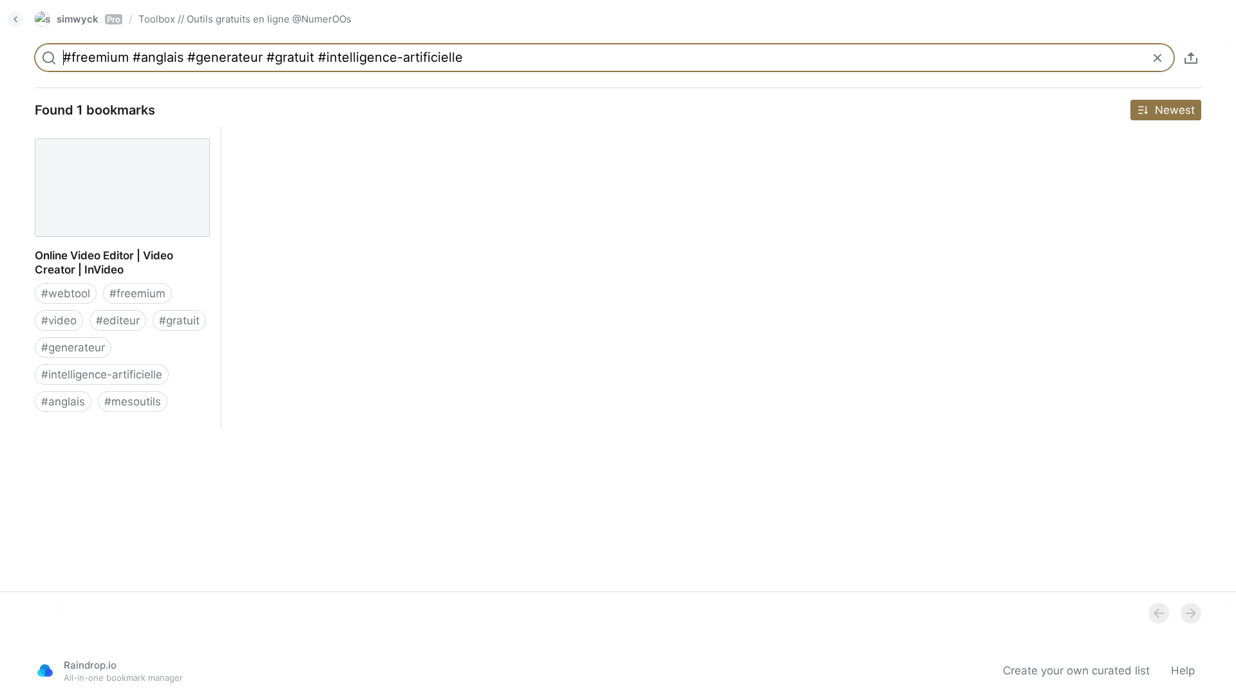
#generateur (73, 347)
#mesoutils (132, 401)
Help (1183, 670)
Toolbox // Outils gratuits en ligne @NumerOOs (244, 19)
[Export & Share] (1191, 58)
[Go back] (15, 19)
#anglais (63, 401)
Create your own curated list (1076, 670)
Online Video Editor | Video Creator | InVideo (117, 140)
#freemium (137, 293)
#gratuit (179, 320)
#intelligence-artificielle (101, 374)
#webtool (65, 293)
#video (59, 320)
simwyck (88, 19)
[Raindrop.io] (45, 670)
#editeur (118, 320)
